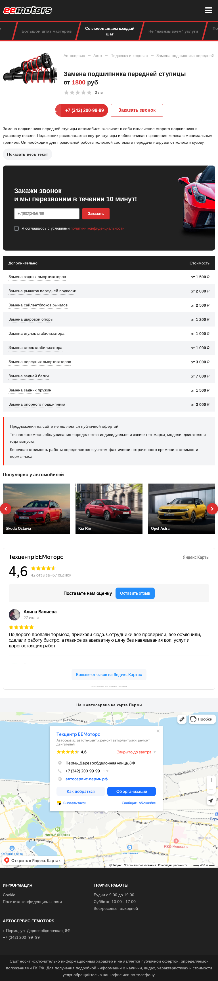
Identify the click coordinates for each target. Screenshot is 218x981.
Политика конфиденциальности (32, 901)
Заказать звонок (137, 110)
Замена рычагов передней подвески (42, 291)
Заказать (96, 213)
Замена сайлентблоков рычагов (38, 305)
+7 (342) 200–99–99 (21, 937)
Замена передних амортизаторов (40, 361)
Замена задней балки (29, 376)
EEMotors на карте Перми (109, 686)
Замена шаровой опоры (31, 319)
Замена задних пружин (30, 390)
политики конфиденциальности (97, 228)
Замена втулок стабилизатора (36, 333)
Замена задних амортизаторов (37, 276)
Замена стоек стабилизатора (35, 347)
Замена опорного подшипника (37, 404)
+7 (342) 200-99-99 (84, 110)
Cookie (9, 895)
